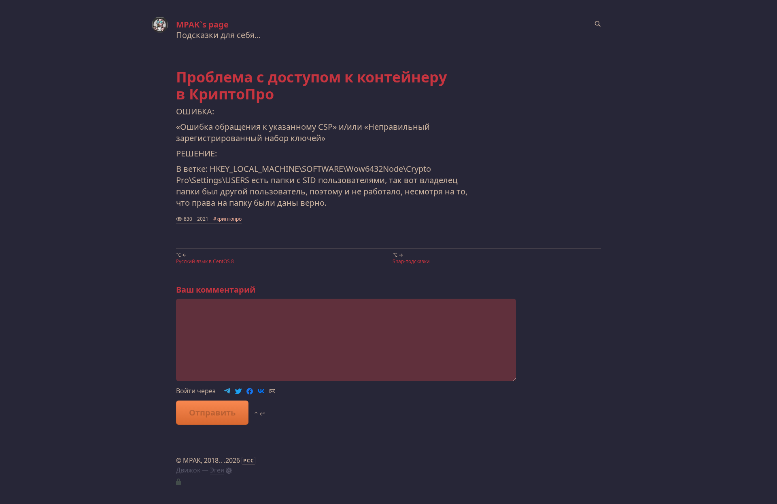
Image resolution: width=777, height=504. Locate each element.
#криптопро (227, 218)
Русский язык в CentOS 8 (205, 261)
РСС (248, 460)
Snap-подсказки (411, 261)
